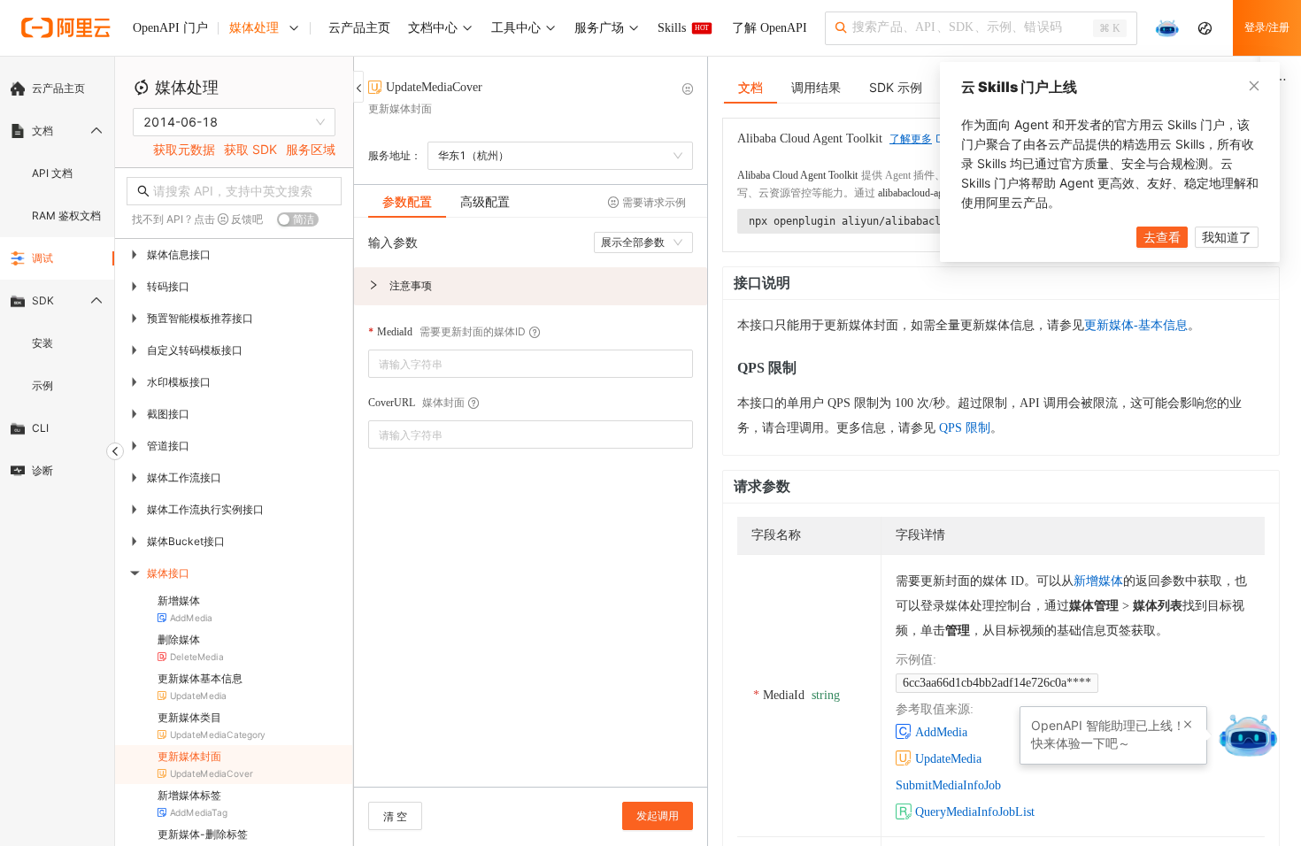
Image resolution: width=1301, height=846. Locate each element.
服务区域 (310, 149)
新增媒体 (1098, 581)
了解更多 (910, 139)
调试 (42, 258)
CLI (40, 428)
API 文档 (52, 173)
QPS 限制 (964, 428)
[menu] (57, 279)
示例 (42, 385)
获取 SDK (250, 149)
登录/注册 (1266, 27)
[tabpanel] (530, 511)
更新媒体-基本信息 (1136, 325)
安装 (42, 343)
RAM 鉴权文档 (66, 215)
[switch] (298, 219)
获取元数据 (184, 149)
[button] (530, 286)
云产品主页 (58, 88)
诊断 (42, 470)
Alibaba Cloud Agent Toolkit (797, 175)
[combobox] (518, 363)
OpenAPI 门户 (170, 28)
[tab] (407, 202)
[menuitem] (57, 88)
